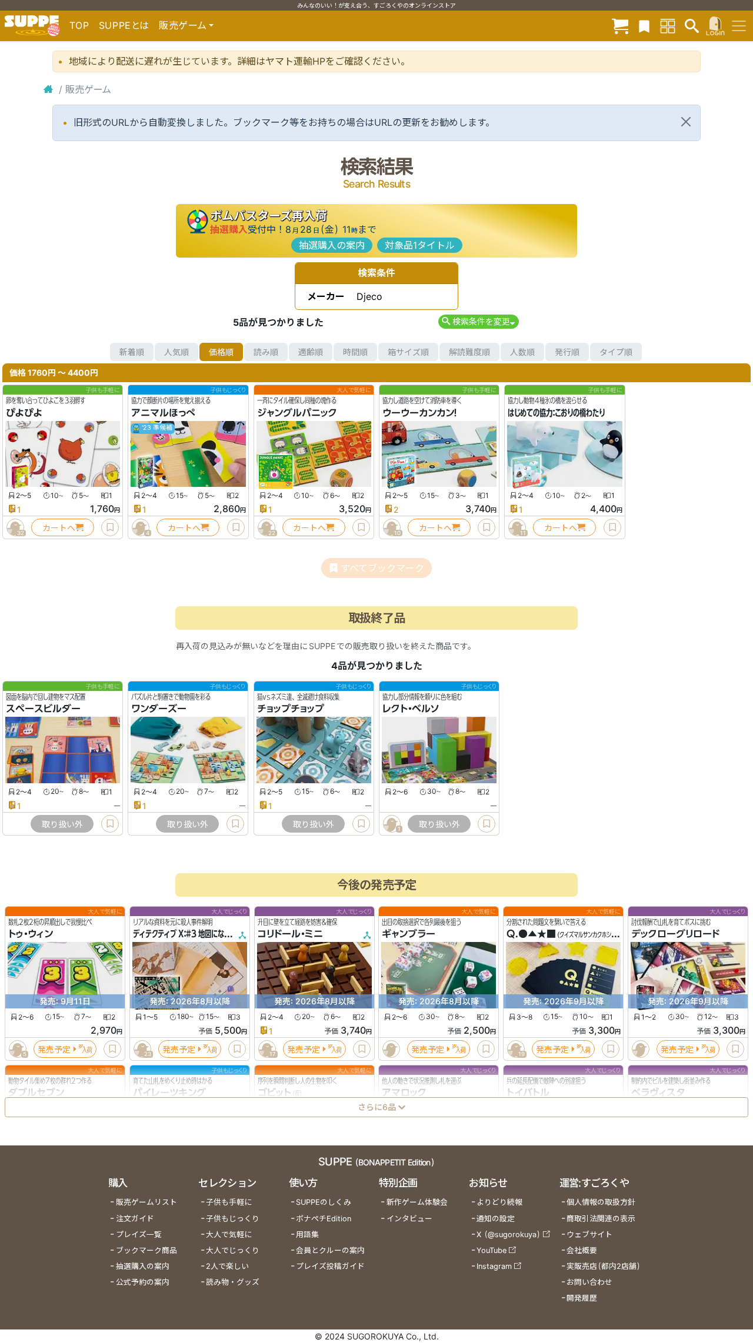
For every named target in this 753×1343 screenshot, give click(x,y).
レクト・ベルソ (410, 709)
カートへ (58, 528)
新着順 (131, 352)
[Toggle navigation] (739, 26)
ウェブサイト (589, 1234)
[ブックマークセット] (644, 26)
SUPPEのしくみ (323, 1202)
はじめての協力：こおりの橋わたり (556, 412)
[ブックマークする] (110, 527)
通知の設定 (496, 1218)
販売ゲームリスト (146, 1202)
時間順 (355, 352)
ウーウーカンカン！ (419, 412)
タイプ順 (615, 352)
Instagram (494, 1266)
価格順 (221, 352)
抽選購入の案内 (332, 245)
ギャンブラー (408, 934)
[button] (478, 321)
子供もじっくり (232, 1218)
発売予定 (54, 1049)
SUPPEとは (124, 25)
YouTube (492, 1250)
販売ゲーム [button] (182, 25)
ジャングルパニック (297, 412)
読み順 (266, 352)
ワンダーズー (158, 709)
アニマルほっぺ (163, 412)
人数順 (522, 352)
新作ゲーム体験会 (417, 1202)
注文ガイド (135, 1218)
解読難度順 (469, 352)
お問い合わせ (589, 1282)
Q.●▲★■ (531, 934)
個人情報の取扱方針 (601, 1202)
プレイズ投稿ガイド (330, 1266)
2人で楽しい (227, 1266)
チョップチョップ (290, 709)
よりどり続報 (499, 1202)
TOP (79, 25)
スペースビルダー (43, 709)
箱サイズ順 (408, 352)
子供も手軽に (229, 1202)
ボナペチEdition (323, 1218)
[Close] (686, 121)
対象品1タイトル (420, 245)
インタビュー (409, 1218)
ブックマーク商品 (146, 1250)
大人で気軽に (229, 1234)
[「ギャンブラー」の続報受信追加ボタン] (391, 1049)
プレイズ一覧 (139, 1234)
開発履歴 (582, 1298)
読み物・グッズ (232, 1282)
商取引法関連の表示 (601, 1218)
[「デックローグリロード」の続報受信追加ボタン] (640, 1049)
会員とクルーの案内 (330, 1250)
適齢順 (310, 352)
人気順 (176, 352)
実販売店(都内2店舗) (604, 1266)
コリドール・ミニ (290, 934)
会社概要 (582, 1250)
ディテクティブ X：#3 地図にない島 (185, 934)
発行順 (567, 352)
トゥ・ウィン (30, 934)
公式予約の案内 (142, 1282)
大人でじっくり (232, 1250)
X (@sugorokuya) (509, 1234)
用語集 (307, 1234)
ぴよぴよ (24, 412)
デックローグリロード (675, 934)
